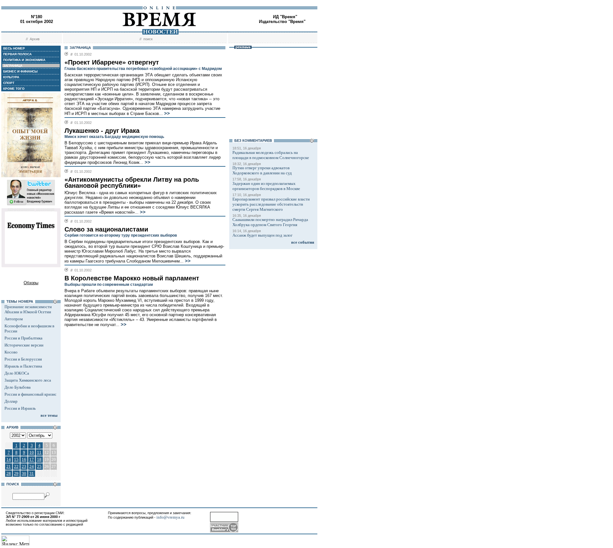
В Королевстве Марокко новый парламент (131, 278)
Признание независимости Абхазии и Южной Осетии (28, 309)
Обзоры (31, 282)
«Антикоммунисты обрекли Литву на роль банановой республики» (131, 182)
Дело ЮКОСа (16, 373)
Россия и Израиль (20, 408)
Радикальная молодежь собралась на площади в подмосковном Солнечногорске (270, 155)
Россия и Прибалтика (23, 338)
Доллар (11, 401)
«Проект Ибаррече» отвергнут (111, 62)
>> (167, 113)
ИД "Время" (285, 16)
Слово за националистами (106, 229)
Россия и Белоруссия (23, 359)
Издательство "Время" (282, 21)
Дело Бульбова (17, 387)
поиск (148, 39)
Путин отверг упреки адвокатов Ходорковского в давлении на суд (262, 170)
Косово (11, 352)
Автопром (13, 318)
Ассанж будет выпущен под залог (262, 235)
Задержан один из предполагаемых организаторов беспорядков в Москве (266, 186)
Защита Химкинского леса (27, 380)
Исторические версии (23, 345)
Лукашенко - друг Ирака (102, 130)
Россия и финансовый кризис (30, 394)
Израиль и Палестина (23, 366)
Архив (35, 39)
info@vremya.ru (170, 517)
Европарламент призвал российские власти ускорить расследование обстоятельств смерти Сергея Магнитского (271, 204)
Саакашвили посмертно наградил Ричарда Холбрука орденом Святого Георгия (270, 222)
